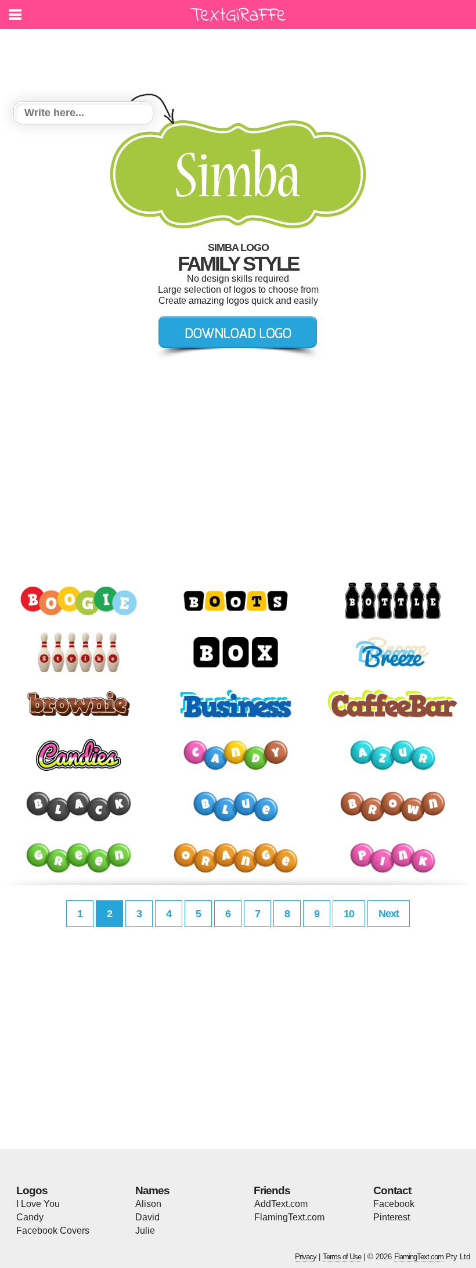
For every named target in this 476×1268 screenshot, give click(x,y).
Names (152, 1190)
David (147, 1217)
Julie (145, 1230)
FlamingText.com (289, 1217)
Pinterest (391, 1217)
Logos (32, 1190)
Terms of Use (342, 1256)
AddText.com (281, 1204)
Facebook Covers (52, 1230)
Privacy (305, 1256)
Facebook (393, 1204)
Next (388, 913)
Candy (30, 1217)
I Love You (38, 1204)
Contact (392, 1190)
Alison (148, 1204)
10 (349, 913)
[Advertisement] (241, 58)
